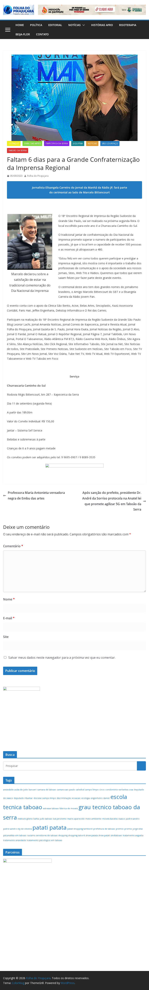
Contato (42, 34)
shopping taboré (76, 835)
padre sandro (132, 818)
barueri (32, 789)
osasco (121, 818)
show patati (104, 835)
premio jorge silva (133, 828)
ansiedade (8, 789)
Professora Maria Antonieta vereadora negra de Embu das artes (36, 495)
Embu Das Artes (32, 143)
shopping (63, 835)
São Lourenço (110, 143)
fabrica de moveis (69, 808)
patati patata (50, 827)
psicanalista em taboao (14, 835)
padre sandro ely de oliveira (17, 828)
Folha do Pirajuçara (38, 175)
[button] (83, 25)
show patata (92, 835)
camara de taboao (46, 789)
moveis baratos (110, 818)
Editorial (55, 25)
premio (120, 828)
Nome (9, 599)
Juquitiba (78, 143)
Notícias (74, 25)
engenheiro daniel (100, 798)
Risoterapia (127, 25)
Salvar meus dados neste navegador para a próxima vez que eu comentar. (61, 657)
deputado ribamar (23, 798)
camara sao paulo (66, 789)
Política (36, 25)
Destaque (14, 143)
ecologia (85, 798)
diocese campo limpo (45, 798)
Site (6, 637)
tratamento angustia (133, 835)
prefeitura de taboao (104, 828)
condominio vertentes (116, 789)
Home (20, 25)
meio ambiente (93, 818)
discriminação (64, 798)
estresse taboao (51, 808)
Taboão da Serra (18, 150)
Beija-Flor (23, 34)
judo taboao (46, 818)
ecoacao (76, 798)
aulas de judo (21, 789)
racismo (31, 835)
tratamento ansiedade (14, 840)
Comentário (13, 546)
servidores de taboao (47, 835)
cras (131, 789)
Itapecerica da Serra (57, 143)
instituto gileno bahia (28, 818)
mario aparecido (76, 818)
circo (102, 789)
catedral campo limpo (87, 789)
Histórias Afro (102, 25)
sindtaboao (116, 835)
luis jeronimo (60, 818)
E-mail (9, 618)
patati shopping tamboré (80, 828)
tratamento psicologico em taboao (44, 840)
